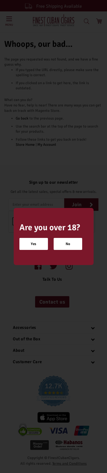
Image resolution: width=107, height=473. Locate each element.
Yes (33, 244)
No (68, 244)
